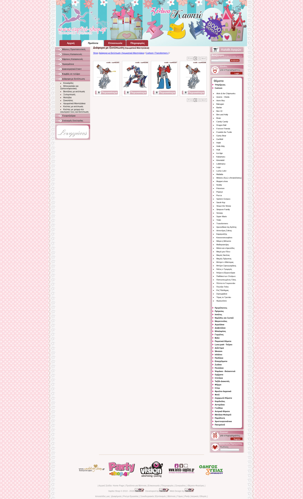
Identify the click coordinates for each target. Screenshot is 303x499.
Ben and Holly (222, 115)
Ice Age (219, 153)
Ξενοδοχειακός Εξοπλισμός (153, 496)
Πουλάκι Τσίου (222, 287)
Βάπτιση (172, 496)
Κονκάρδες (68, 83)
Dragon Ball (221, 125)
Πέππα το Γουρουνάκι (225, 283)
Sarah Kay (220, 202)
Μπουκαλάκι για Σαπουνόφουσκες (69, 87)
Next (203, 58)
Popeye (219, 192)
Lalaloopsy (220, 164)
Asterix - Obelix (223, 97)
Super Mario (221, 216)
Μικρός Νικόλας (223, 255)
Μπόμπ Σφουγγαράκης (226, 266)
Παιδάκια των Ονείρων (226, 276)
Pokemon (220, 188)
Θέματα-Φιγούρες (196, 485)
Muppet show (222, 181)
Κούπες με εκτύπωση (73, 106)
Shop (95, 53)
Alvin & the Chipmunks (225, 93)
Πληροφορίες (167, 485)
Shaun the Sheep (223, 206)
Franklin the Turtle (224, 132)
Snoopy (219, 213)
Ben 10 (219, 111)
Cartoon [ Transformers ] (157, 53)
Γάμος (180, 496)
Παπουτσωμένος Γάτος (226, 280)
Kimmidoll (220, 160)
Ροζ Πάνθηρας (222, 290)
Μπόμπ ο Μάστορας (225, 262)
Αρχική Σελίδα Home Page (111, 485)
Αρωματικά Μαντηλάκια (74, 103)
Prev (190, 58)
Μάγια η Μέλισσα (223, 241)
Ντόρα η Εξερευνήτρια (225, 273)
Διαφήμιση (117, 496)
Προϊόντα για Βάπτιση (136, 485)
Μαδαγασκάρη (222, 245)
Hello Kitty (220, 146)
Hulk (218, 150)
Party (187, 496)
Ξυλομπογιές (69, 94)
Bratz (218, 118)
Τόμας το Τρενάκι (223, 297)
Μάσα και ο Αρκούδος (225, 248)
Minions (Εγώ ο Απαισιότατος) (229, 178)
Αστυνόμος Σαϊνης (224, 230)
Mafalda (219, 174)
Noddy (219, 185)
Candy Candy (222, 122)
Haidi (218, 143)
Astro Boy (220, 100)
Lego (218, 167)
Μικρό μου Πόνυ (223, 252)
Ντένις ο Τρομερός (224, 269)
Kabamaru (220, 157)
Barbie (219, 107)
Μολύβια (67, 97)
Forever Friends (223, 129)
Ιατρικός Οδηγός (199, 496)
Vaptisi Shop (114, 491)
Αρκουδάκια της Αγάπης (226, 227)
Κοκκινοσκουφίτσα (224, 237)
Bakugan (220, 104)
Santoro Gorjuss (223, 199)
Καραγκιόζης (221, 234)
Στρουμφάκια (221, 294)
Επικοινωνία (154, 485)
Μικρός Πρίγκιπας (223, 259)
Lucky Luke (221, 171)
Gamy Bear (221, 136)
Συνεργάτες (180, 485)
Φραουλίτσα (221, 301)
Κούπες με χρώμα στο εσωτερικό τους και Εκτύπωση (74, 110)
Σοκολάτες (68, 100)
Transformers (222, 223)
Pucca (219, 195)
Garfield (219, 139)
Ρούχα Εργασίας (131, 496)
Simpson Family (223, 209)
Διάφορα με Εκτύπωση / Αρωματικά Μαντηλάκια (121, 53)
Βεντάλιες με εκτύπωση (74, 91)
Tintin (218, 220)
